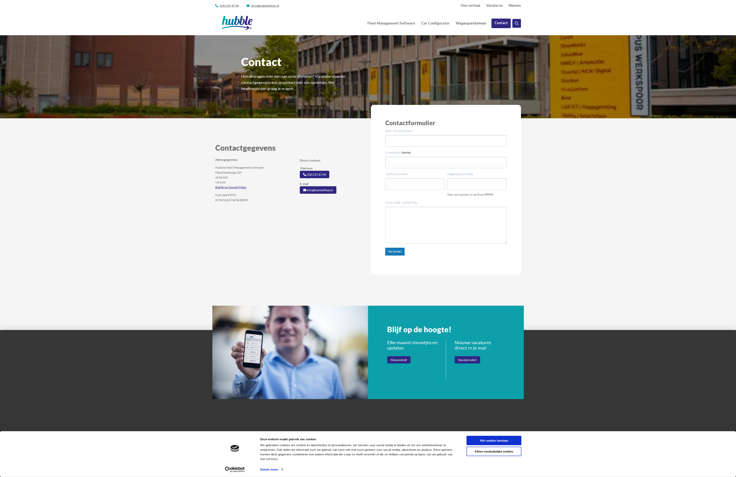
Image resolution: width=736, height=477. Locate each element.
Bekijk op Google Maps (230, 187)
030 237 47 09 (229, 5)
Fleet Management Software (391, 23)
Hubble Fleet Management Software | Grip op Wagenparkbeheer (237, 23)
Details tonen (269, 469)
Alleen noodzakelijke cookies (494, 451)
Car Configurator (435, 23)
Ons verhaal (470, 5)
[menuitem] (470, 5)
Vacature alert (467, 360)
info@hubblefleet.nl (265, 5)
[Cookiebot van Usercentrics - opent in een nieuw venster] (235, 469)
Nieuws (515, 5)
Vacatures (494, 5)
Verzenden (395, 251)
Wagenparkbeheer (471, 23)
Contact (501, 23)
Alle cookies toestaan (494, 440)
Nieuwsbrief (399, 360)
